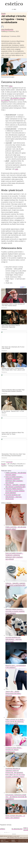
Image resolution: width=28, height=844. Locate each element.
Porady (3, 13)
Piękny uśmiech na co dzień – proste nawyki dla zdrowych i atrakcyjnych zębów (14, 721)
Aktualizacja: (10, 36)
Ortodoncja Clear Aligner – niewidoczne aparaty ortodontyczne (13, 749)
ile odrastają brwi (17, 829)
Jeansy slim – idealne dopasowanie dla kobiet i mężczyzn (13, 693)
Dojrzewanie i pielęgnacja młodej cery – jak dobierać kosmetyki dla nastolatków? (16, 797)
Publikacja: (10, 31)
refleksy (2, 829)
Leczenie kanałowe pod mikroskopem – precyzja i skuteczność (13, 497)
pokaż (11, 86)
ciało (16, 169)
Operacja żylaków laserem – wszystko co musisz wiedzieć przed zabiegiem (15, 490)
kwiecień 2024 (9, 461)
